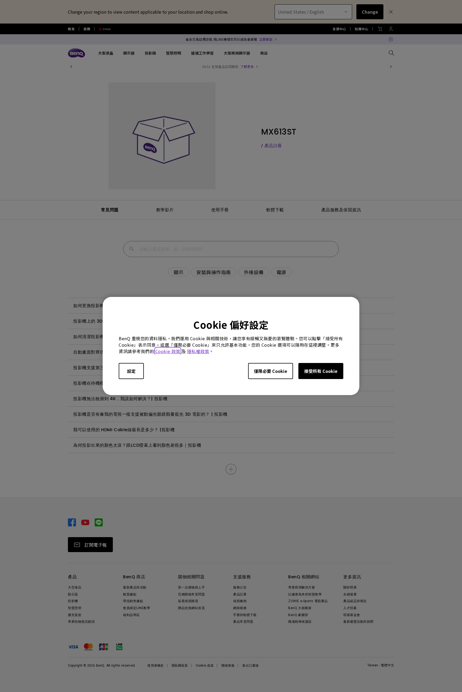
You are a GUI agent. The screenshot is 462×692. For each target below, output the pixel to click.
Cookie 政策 (167, 351)
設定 (131, 371)
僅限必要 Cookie (270, 371)
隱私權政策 (198, 351)
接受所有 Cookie (320, 371)
